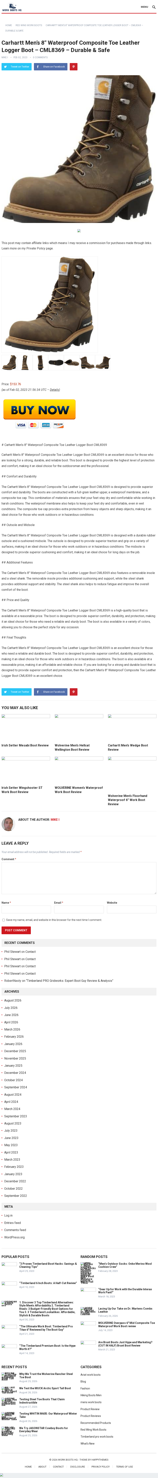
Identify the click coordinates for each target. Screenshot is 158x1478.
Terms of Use (124, 1466)
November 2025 (15, 1058)
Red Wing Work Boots (29, 25)
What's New (88, 1443)
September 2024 (15, 1087)
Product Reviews (91, 1415)
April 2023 (11, 1152)
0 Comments (40, 57)
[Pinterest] (73, 66)
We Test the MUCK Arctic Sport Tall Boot (45, 1388)
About (42, 1466)
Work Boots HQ (68, 1459)
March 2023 (12, 1159)
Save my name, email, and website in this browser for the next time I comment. (54, 919)
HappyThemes (100, 1459)
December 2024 (15, 1073)
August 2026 (12, 1000)
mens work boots (91, 1402)
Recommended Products (96, 1422)
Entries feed (12, 1223)
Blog (83, 1381)
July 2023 (11, 1130)
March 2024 (12, 1109)
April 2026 (11, 1022)
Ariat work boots (91, 1374)
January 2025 (13, 1065)
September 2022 (15, 1196)
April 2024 (11, 1102)
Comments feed (15, 1230)
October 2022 (13, 1188)
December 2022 (15, 1181)
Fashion (85, 1388)
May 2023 (11, 1145)
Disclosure (77, 1466)
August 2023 (12, 1123)
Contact (30, 952)
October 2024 (13, 1080)
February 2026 (14, 1036)
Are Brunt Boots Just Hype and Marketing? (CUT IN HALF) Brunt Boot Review (125, 1344)
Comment (9, 859)
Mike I (5, 57)
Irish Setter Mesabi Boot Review (25, 745)
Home (8, 25)
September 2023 (15, 1116)
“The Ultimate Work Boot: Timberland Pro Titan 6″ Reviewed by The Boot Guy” (46, 1328)
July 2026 (11, 1008)
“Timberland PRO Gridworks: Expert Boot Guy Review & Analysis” (69, 981)
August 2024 (12, 1094)
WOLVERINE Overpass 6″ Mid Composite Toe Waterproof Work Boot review (126, 1324)
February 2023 (14, 1167)
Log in (8, 1215)
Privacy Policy (101, 1466)
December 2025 (15, 1051)
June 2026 (11, 1015)
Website (112, 902)
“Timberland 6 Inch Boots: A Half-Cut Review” (48, 1283)
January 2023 (13, 1174)
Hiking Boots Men (91, 1395)
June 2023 (11, 1138)
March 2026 (12, 1029)
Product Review (90, 1409)
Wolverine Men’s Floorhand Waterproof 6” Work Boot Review (127, 800)
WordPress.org (14, 1237)
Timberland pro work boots (97, 1436)
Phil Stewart (12, 952)
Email (58, 902)
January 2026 (13, 1044)
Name (6, 902)
